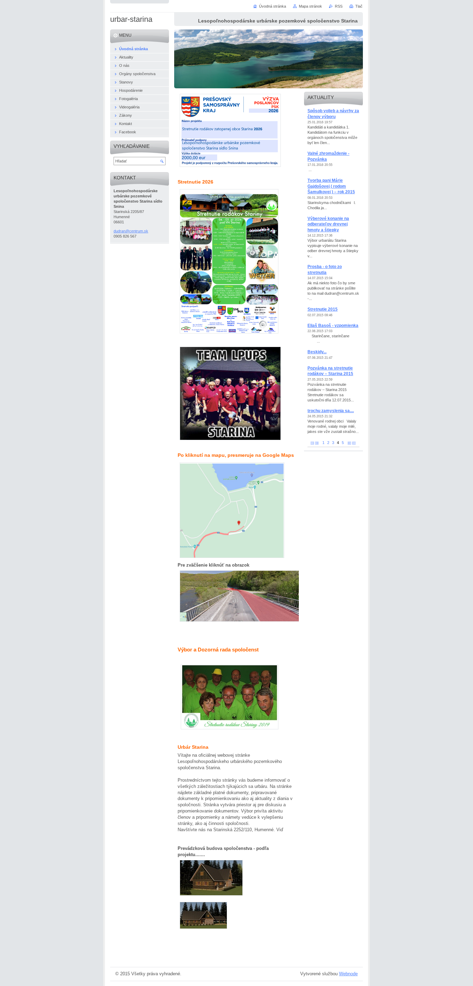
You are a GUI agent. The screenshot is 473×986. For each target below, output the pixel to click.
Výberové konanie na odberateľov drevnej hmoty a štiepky (328, 224)
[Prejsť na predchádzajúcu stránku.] (317, 442)
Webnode (348, 973)
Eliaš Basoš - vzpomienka (332, 325)
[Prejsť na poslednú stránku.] (354, 442)
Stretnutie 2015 (322, 309)
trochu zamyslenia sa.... (330, 410)
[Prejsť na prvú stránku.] (312, 442)
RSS (338, 6)
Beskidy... (317, 351)
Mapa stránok (310, 6)
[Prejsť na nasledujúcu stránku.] (349, 442)
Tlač (359, 6)
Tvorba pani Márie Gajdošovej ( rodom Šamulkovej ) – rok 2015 (331, 186)
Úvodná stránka (272, 6)
